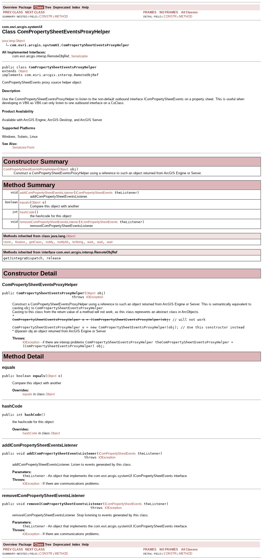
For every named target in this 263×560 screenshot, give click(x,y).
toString (77, 242)
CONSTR (45, 16)
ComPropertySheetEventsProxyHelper (30, 169)
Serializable (79, 56)
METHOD (61, 16)
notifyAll (62, 242)
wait (90, 242)
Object (22, 71)
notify (49, 242)
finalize (20, 242)
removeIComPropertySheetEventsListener (49, 222)
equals (24, 202)
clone (7, 242)
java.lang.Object (13, 41)
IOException (94, 297)
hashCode (27, 212)
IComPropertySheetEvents (94, 193)
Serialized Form (23, 147)
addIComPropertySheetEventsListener (46, 193)
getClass (35, 242)
